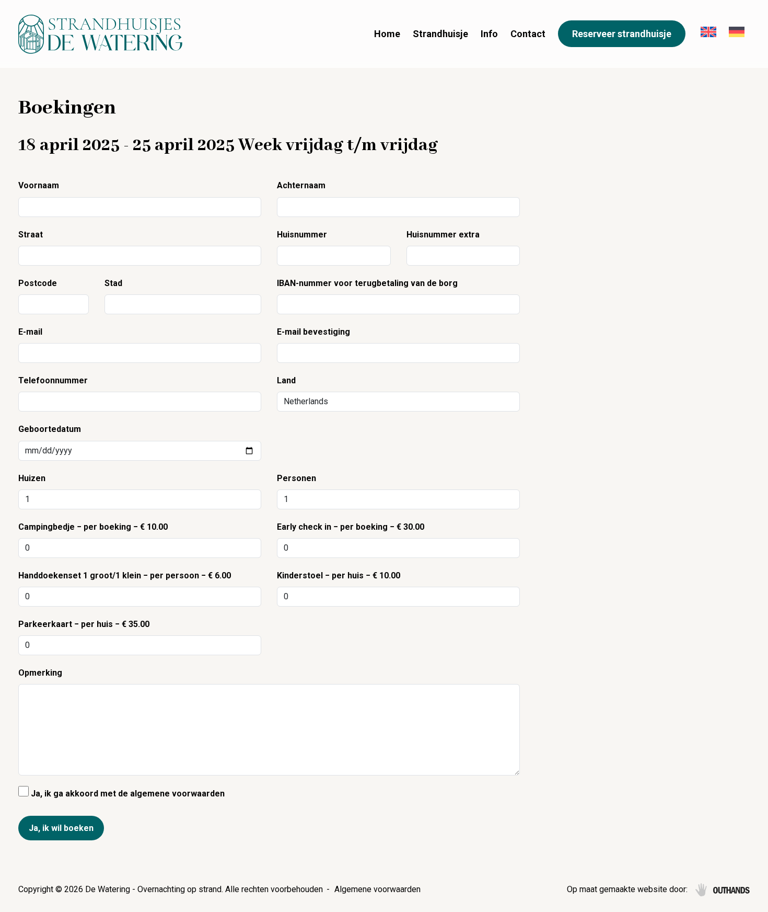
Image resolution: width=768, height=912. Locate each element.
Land (286, 380)
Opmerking (40, 673)
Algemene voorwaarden (377, 889)
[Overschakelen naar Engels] (708, 34)
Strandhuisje (440, 33)
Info (489, 33)
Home (387, 33)
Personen (296, 478)
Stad (113, 283)
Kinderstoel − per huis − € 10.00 (338, 575)
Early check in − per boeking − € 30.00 (350, 527)
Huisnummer (302, 235)
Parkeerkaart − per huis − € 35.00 (83, 624)
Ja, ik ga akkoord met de (127, 794)
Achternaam (301, 185)
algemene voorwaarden (177, 794)
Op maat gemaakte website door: (627, 889)
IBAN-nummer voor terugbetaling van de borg (367, 283)
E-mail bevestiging (313, 332)
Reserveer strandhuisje (621, 33)
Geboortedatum (49, 429)
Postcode (37, 283)
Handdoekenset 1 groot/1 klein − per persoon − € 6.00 (124, 575)
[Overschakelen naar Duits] (737, 34)
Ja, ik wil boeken (61, 828)
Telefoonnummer (53, 380)
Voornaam (38, 185)
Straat (30, 235)
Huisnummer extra (443, 235)
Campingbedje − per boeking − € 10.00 (93, 527)
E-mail (30, 332)
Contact (527, 33)
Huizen (31, 478)
